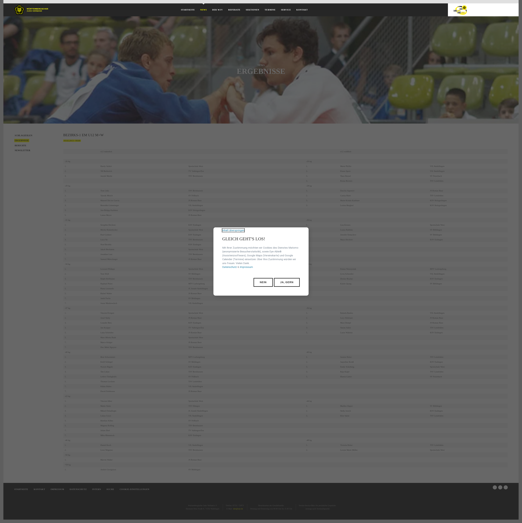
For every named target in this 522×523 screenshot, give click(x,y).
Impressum (246, 267)
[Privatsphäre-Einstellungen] (304, 231)
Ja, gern (287, 282)
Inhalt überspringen (233, 230)
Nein (263, 282)
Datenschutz (229, 267)
